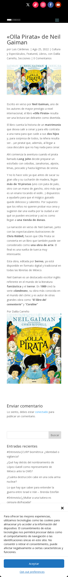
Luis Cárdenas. (20, 49)
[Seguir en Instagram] (43, 5)
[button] (62, 508)
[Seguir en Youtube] (58, 5)
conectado (41, 412)
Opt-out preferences (32, 572)
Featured (31, 54)
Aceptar (34, 563)
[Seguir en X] (28, 5)
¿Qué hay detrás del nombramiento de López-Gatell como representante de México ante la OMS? (30, 467)
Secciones (24, 58)
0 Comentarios (42, 58)
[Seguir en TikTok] (35, 5)
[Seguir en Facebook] (51, 5)
